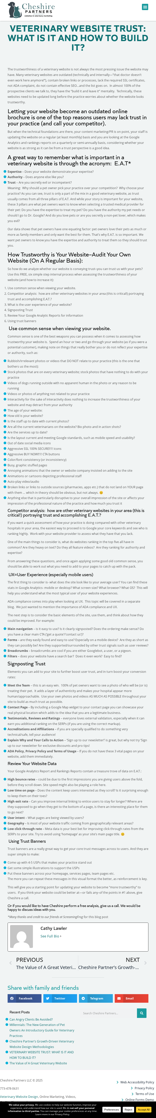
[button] (31, 10)
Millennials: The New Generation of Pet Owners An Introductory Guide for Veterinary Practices (42, 1030)
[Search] (141, 1013)
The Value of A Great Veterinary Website (38, 1063)
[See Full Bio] (60, 936)
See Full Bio (50, 936)
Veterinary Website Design (19, 1097)
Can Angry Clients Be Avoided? (31, 1019)
